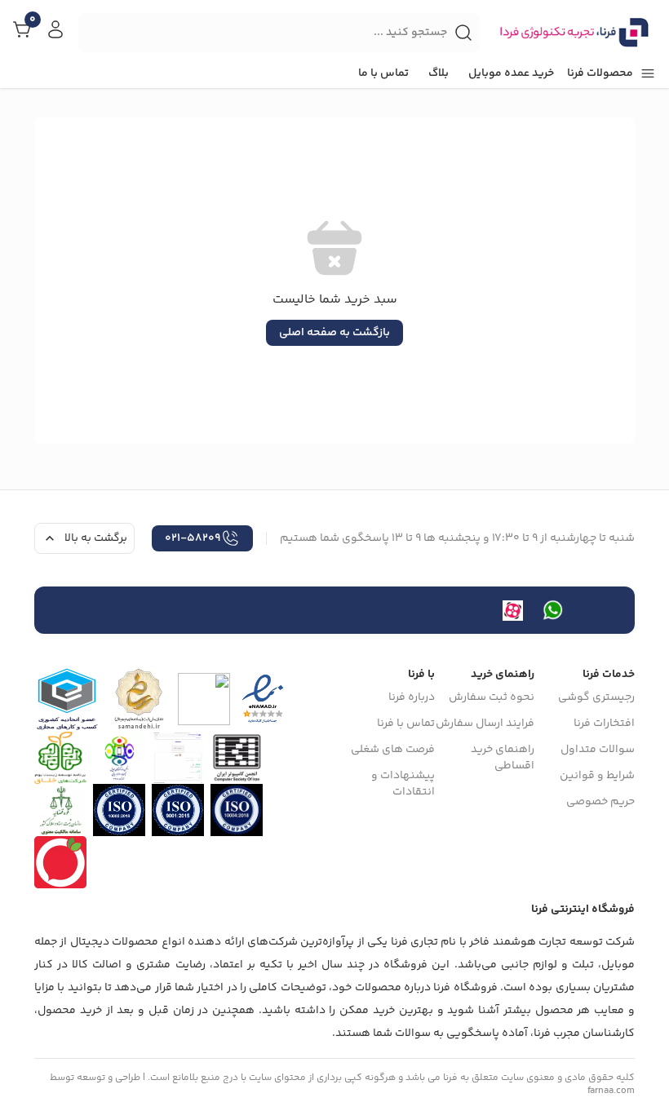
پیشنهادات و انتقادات (403, 784)
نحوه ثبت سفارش (491, 697)
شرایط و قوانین (597, 776)
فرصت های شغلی (393, 750)
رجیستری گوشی (596, 697)
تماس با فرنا (406, 724)
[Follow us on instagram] (553, 610)
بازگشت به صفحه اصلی (334, 333)
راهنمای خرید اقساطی (502, 758)
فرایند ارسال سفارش (485, 724)
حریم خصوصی (600, 802)
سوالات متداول (597, 750)
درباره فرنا (411, 697)
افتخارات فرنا (604, 724)
